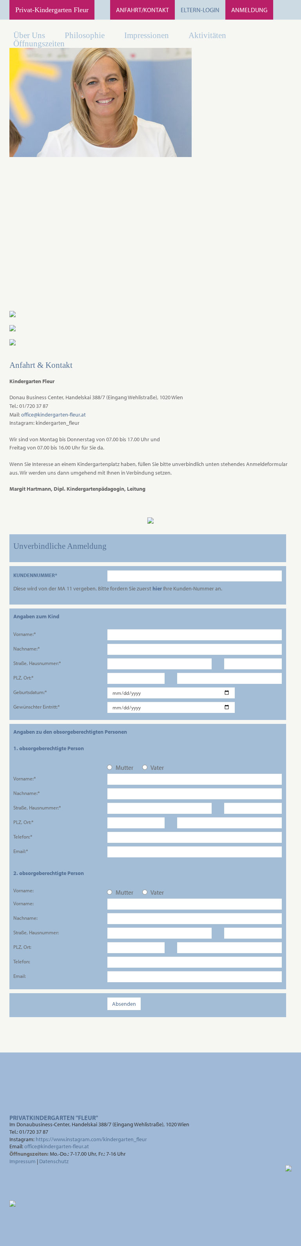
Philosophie (85, 35)
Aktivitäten (207, 35)
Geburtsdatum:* (30, 692)
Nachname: (25, 918)
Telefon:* (22, 836)
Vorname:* (24, 634)
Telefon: (21, 961)
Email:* (20, 851)
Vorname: (23, 890)
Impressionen (146, 35)
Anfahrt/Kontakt (142, 10)
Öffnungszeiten (39, 43)
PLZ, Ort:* (23, 677)
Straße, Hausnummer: (36, 932)
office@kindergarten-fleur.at (53, 414)
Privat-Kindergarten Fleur (52, 10)
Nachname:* (26, 648)
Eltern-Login (200, 10)
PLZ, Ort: (22, 947)
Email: (19, 976)
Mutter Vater (139, 767)
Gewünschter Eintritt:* (36, 706)
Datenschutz (54, 1161)
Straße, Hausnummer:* (37, 663)
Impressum (22, 1161)
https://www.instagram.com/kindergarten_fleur (91, 1139)
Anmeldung (249, 10)
